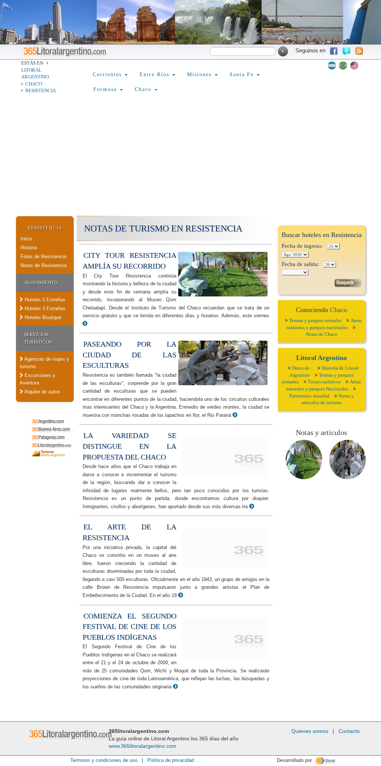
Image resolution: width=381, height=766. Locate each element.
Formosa (106, 89)
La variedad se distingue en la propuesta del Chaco (129, 446)
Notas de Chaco (321, 334)
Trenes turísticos (324, 381)
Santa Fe (243, 74)
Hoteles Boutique (42, 317)
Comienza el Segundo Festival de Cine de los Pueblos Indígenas (129, 626)
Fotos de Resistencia (43, 256)
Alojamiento (41, 282)
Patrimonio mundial (309, 396)
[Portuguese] (343, 65)
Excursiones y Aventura (37, 379)
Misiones (200, 74)
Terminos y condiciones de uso (103, 760)
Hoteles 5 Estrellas (44, 299)
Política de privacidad (170, 760)
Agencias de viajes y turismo (44, 362)
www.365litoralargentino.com (142, 746)
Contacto (349, 731)
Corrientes (108, 74)
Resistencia (40, 90)
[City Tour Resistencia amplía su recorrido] (85, 323)
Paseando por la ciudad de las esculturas (129, 354)
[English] (354, 65)
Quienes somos (309, 731)
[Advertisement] (190, 160)
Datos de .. (302, 368)
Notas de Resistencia (43, 265)
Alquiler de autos (41, 392)
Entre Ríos (156, 74)
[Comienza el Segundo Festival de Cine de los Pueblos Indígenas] (175, 686)
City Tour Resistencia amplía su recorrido (129, 260)
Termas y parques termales (315, 320)
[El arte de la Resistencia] (180, 595)
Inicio (26, 238)
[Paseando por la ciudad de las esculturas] (235, 415)
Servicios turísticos (38, 338)
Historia (28, 247)
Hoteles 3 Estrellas (44, 308)
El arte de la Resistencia (129, 532)
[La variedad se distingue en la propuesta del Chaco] (251, 506)
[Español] (331, 65)
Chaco (33, 84)
